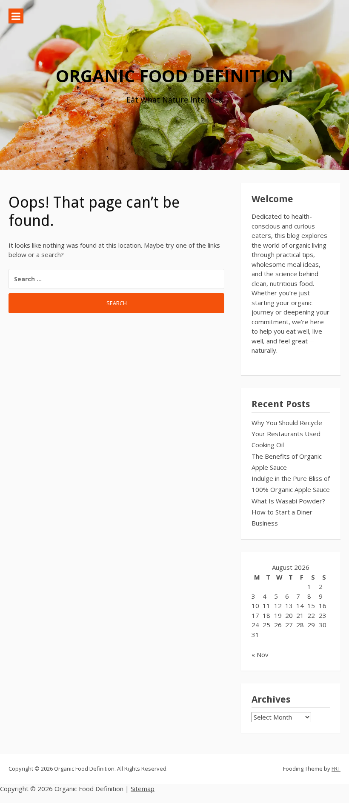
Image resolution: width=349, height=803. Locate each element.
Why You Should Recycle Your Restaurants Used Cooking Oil (287, 433)
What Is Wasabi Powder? (288, 501)
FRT (336, 768)
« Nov (260, 654)
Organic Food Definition (174, 75)
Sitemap (142, 788)
